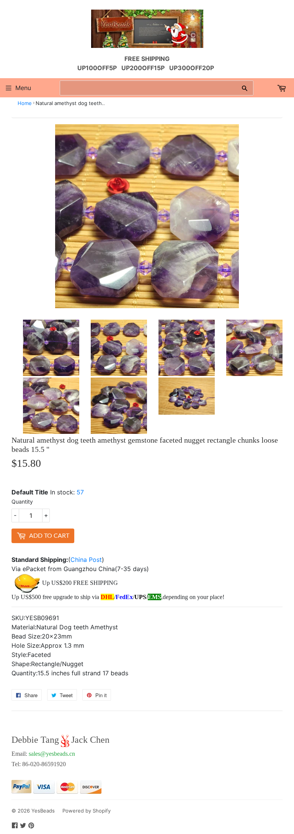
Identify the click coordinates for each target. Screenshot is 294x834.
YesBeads (43, 811)
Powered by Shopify (86, 811)
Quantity (22, 501)
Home (25, 103)
